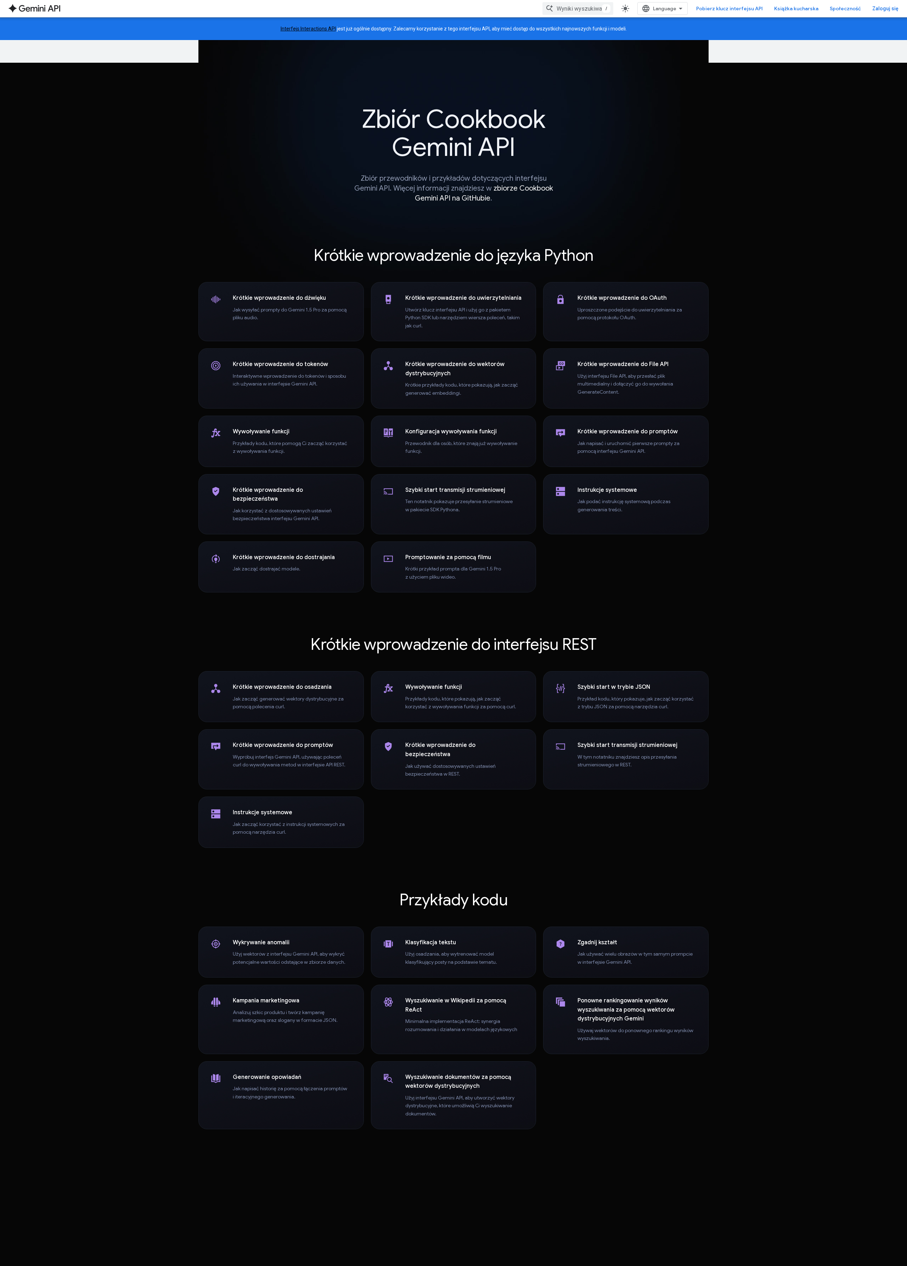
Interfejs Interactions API (308, 29)
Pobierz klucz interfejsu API (729, 8)
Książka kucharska (796, 8)
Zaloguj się (885, 8)
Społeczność (845, 8)
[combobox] (577, 8)
